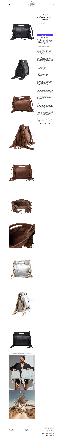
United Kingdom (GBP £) (49, 428)
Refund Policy (11, 429)
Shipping (40, 23)
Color (45, 27)
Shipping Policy (11, 430)
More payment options (44, 37)
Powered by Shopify (50, 431)
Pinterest (26, 429)
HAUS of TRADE (51, 430)
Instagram (27, 430)
